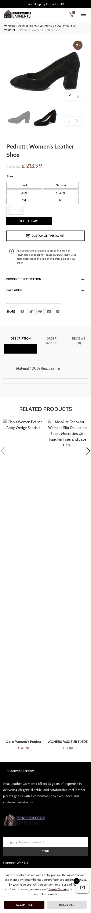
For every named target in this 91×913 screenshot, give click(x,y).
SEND (45, 851)
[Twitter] (31, 311)
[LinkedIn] (48, 311)
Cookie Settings (58, 889)
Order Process (52, 341)
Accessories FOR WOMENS (35, 25)
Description (21, 338)
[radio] (24, 185)
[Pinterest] (40, 311)
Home (11, 25)
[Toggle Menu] (83, 14)
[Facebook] (22, 311)
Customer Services (20, 771)
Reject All (66, 905)
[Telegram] (57, 311)
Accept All (24, 905)
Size (10, 176)
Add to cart (29, 221)
